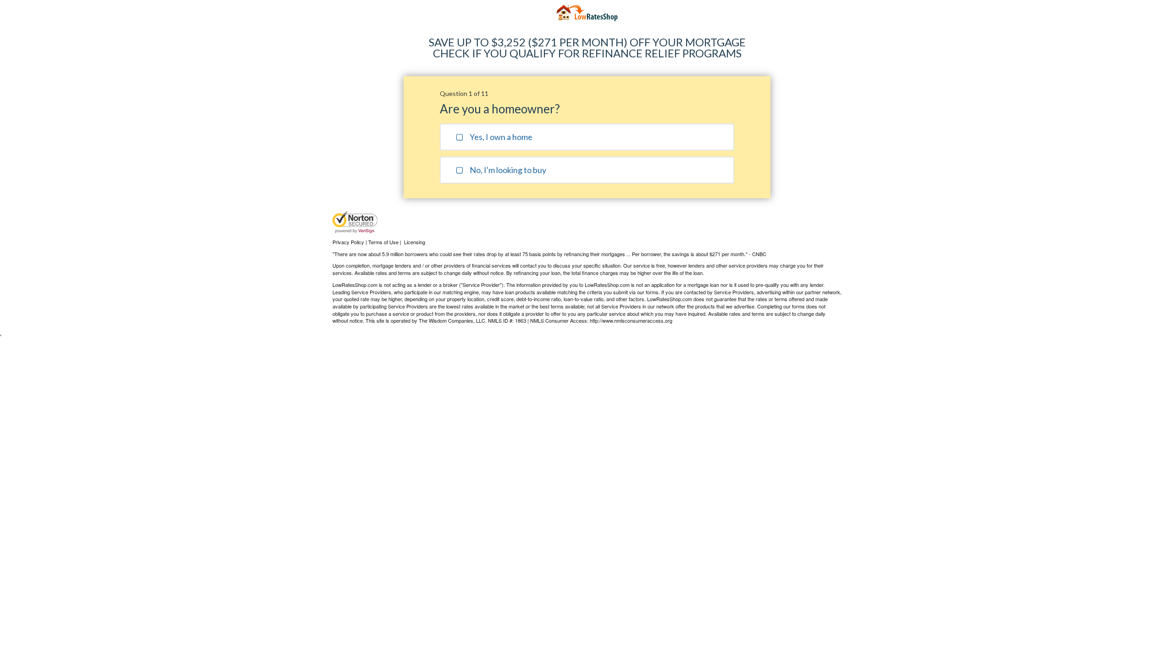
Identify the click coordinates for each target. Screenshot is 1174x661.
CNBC (759, 254)
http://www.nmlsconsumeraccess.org (631, 320)
